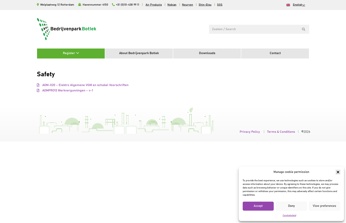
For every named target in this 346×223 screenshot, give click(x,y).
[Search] (303, 29)
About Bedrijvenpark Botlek (139, 53)
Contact (275, 53)
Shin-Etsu (205, 4)
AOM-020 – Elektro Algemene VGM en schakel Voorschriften (85, 85)
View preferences (324, 205)
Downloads (207, 53)
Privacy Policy (250, 131)
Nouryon (187, 4)
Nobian (171, 4)
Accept (258, 205)
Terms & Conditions (281, 131)
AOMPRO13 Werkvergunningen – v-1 (67, 90)
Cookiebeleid (289, 215)
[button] (338, 172)
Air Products (154, 4)
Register (69, 53)
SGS (219, 4)
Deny (291, 205)
